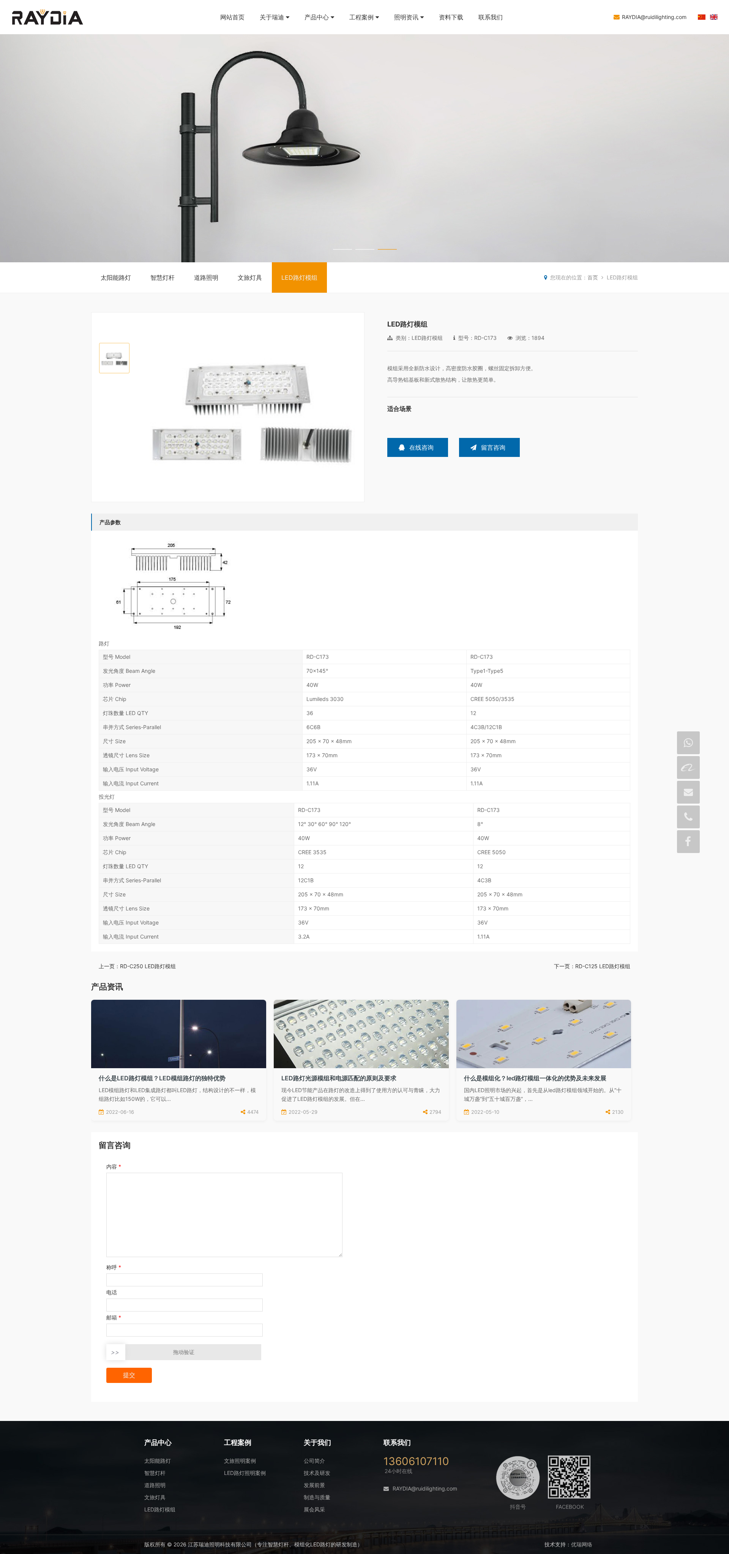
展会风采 (314, 1509)
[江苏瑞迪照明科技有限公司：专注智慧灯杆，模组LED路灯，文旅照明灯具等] (57, 30)
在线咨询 (421, 447)
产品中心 (317, 17)
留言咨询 (493, 447)
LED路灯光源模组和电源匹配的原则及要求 (338, 1078)
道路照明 (206, 277)
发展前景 (314, 1485)
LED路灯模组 (299, 277)
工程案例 (361, 17)
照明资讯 (406, 17)
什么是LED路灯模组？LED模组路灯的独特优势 (162, 1078)
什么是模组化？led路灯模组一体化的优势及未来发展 (535, 1078)
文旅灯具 (250, 277)
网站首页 (232, 17)
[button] (355, 407)
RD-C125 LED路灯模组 (602, 966)
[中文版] (701, 17)
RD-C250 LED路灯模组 (148, 966)
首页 (592, 277)
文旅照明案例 (240, 1460)
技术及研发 (317, 1473)
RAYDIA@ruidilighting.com (654, 17)
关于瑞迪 (272, 17)
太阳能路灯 (116, 277)
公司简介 (314, 1460)
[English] (714, 17)
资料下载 (451, 17)
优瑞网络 (581, 1544)
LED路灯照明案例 (245, 1473)
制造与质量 (317, 1497)
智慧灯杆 (162, 277)
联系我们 (490, 17)
